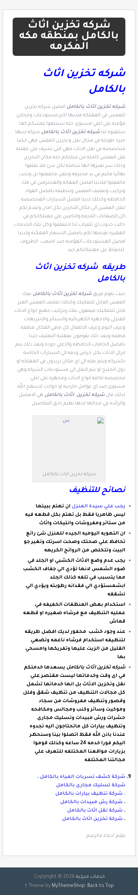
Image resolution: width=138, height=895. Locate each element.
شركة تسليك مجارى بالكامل (90, 785)
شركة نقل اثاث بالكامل (95, 810)
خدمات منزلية (90, 877)
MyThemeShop (68, 886)
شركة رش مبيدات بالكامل (91, 802)
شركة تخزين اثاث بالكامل (92, 819)
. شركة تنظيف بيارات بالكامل (90, 794)
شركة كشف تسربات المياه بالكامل (82, 777)
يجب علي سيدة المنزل (98, 506)
